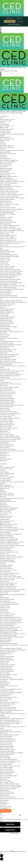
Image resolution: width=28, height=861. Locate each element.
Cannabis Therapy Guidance (7, 308)
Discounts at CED (4, 206)
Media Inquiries (4, 431)
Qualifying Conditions (5, 152)
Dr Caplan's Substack (5, 130)
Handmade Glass (4, 452)
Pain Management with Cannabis (8, 284)
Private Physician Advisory (14, 24)
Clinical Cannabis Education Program (9, 436)
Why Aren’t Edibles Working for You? (9, 372)
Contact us (3, 122)
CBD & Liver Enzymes (5, 410)
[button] (14, 73)
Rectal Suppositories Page (7, 400)
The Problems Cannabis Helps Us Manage (11, 344)
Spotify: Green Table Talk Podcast (9, 338)
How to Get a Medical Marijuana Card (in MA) (12, 150)
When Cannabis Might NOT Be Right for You (11, 374)
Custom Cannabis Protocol (7, 268)
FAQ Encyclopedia (4, 328)
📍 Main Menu (3, 116)
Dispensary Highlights (5, 459)
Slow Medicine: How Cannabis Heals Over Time (12, 230)
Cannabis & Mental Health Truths (8, 235)
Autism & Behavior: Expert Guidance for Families (12, 286)
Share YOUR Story (4, 447)
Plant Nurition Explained (6, 388)
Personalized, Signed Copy (7, 323)
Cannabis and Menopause (6, 406)
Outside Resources (5, 455)
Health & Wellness (4, 250)
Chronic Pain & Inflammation (7, 277)
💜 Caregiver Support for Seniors (8, 176)
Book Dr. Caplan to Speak (6, 434)
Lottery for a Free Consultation (8, 207)
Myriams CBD (3, 454)
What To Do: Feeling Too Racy (7, 240)
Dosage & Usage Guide (6, 310)
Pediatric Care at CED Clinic (7, 189)
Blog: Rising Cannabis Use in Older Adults (10, 186)
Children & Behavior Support (7, 199)
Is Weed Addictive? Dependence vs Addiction (11, 405)
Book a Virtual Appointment (7, 147)
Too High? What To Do (6, 382)
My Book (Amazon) (5, 325)
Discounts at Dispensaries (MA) (8, 210)
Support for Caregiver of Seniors (8, 179)
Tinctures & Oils (4, 315)
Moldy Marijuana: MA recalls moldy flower (11, 384)
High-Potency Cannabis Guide (7, 392)
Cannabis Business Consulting (7, 441)
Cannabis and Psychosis (6, 397)
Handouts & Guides (5, 335)
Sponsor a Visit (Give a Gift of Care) (9, 204)
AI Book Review (4, 336)
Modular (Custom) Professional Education (11, 437)
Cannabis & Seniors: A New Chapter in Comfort (12, 181)
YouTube (2, 339)
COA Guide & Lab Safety (6, 220)
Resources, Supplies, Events (7, 446)
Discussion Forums (5, 140)
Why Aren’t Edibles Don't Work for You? (10, 243)
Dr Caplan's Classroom (6, 330)
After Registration (4, 171)
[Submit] (20, 815)
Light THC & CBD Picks (6, 390)
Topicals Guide (4, 263)
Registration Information (6, 168)
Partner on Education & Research (8, 428)
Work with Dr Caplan (5, 429)
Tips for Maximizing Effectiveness (8, 255)
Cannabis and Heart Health (7, 403)
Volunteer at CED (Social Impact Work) (10, 439)
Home (1, 117)
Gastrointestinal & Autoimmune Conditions (11, 274)
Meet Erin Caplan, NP (5, 137)
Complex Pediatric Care (6, 202)
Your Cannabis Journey (6, 165)
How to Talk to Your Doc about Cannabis (10, 228)
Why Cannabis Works (5, 224)
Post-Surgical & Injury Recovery (8, 287)
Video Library (3, 333)
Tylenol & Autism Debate (6, 421)
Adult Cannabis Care (5, 158)
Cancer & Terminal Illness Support (8, 183)
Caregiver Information (5, 170)
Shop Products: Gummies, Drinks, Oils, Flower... (12, 450)
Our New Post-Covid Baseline (7, 415)
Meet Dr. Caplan (4, 127)
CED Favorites (3, 385)
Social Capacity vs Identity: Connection (10, 418)
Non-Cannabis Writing (5, 416)
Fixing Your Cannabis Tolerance (8, 222)
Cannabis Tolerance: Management (8, 295)
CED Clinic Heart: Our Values (7, 119)
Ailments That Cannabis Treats (8, 153)
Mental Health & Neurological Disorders (10, 269)
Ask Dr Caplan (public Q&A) (7, 139)
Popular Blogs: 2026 (5, 357)
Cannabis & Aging (4, 408)
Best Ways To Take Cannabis (7, 304)
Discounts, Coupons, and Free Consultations (11, 209)
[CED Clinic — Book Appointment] (14, 8)
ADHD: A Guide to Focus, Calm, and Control (11, 271)
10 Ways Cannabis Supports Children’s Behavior (12, 197)
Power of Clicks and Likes (6, 423)
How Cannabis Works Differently (8, 411)
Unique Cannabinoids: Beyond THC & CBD (11, 300)
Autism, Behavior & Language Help (9, 160)
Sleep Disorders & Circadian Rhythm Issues (11, 282)
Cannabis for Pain (4, 261)
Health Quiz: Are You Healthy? (7, 214)
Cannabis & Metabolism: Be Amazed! (9, 256)
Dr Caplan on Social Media (7, 129)
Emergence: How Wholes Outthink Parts (10, 413)
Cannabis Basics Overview (7, 343)
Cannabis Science (4, 348)
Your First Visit (4, 166)
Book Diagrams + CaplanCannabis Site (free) (11, 331)
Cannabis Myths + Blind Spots (7, 227)
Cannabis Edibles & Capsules (7, 317)
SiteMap (2, 142)
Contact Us (19, 18)
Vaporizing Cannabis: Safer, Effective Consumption (13, 302)
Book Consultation (9, 21)
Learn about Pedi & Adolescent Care (9, 196)
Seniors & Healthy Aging (6, 178)
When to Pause (4, 245)
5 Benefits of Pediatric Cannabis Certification (11, 194)
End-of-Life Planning (5, 184)
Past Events (3, 457)
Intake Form (3, 148)
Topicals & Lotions (4, 313)
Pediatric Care (9, 18)
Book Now (10, 824)
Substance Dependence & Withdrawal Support (12, 289)
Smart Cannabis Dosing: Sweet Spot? (9, 225)
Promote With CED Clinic (6, 444)
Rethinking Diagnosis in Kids (7, 424)
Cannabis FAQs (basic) (6, 305)
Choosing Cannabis (5, 253)
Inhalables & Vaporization (6, 318)
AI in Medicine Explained (6, 419)
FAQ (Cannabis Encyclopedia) (7, 356)
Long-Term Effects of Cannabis (8, 359)
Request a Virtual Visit (5, 163)
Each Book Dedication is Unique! (8, 326)
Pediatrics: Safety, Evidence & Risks (9, 191)
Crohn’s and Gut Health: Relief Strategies (10, 273)
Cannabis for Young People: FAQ (8, 193)
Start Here (2, 307)
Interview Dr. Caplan (5, 433)
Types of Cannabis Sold (6, 292)
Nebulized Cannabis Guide (7, 312)
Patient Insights (4, 353)
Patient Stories (4, 157)
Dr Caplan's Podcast (5, 132)
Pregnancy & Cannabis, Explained (8, 281)
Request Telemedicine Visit (7, 126)
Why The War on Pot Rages (7, 232)
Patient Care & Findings (6, 351)
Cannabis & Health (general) (7, 251)
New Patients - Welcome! (6, 145)
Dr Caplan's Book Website (6, 322)
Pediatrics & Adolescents (6, 188)
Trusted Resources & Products (7, 449)
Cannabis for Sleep (5, 258)
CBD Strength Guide (5, 294)
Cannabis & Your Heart (6, 395)
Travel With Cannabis (5, 219)
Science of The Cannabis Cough (8, 238)
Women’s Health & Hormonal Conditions (10, 279)
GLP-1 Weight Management (7, 212)
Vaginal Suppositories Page (7, 398)
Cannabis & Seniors (5, 175)
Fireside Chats (3, 460)
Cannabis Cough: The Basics (7, 237)
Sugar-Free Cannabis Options (7, 393)
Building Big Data (4, 442)
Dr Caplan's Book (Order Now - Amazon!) (10, 341)
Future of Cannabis (5, 264)
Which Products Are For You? (7, 173)
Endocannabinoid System (6, 346)
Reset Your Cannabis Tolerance (8, 361)
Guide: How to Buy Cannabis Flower (9, 354)
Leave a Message (4, 124)
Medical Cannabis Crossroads (7, 402)
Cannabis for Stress (5, 259)
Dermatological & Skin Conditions (8, 276)
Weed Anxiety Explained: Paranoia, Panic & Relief (12, 242)
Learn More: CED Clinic (6, 121)
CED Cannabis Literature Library (8, 349)
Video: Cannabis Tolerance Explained (9, 387)
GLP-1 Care (20, 21)
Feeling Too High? (4, 233)
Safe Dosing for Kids (5, 201)
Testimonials (3, 155)
